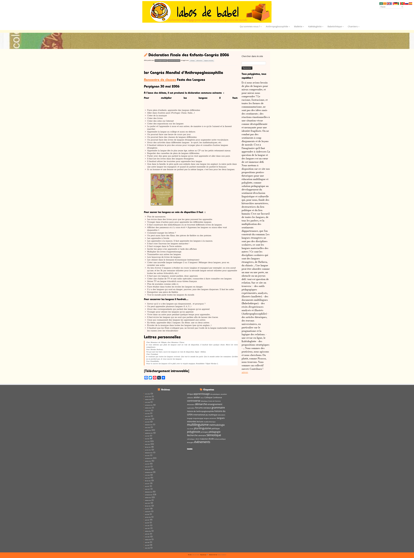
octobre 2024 (148, 408)
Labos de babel (195, 554)
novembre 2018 (148, 472)
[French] (392, 3)
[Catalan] (385, 3)
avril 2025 (147, 402)
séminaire (202, 435)
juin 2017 (147, 483)
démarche (201, 404)
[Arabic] (381, 3)
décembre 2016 (148, 492)
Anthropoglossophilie (277, 26)
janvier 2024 (148, 419)
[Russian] (407, 3)
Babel (202, 397)
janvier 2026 (148, 396)
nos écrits (190, 429)
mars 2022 (147, 427)
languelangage (198, 418)
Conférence (217, 397)
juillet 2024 (147, 410)
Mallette (298, 26)
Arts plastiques (215, 394)
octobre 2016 (148, 497)
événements (202, 442)
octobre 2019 (148, 461)
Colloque (192, 60)
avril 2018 (147, 475)
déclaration (199, 60)
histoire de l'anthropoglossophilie (200, 411)
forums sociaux (203, 407)
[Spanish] (410, 3)
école (211, 438)
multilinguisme (198, 424)
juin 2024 (147, 413)
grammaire (218, 407)
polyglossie (193, 431)
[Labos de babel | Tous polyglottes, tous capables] (207, 12)
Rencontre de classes (160, 79)
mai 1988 (147, 514)
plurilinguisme (202, 428)
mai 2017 (147, 486)
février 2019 (148, 469)
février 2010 (148, 506)
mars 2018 (147, 478)
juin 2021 (147, 436)
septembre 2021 (149, 433)
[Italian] (399, 3)
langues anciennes (210, 418)
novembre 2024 (149, 405)
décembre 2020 (149, 452)
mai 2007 (147, 508)
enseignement (215, 404)
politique (216, 428)
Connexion (189, 448)
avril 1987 (147, 525)
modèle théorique (210, 422)
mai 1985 (147, 545)
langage (190, 418)
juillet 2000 (148, 511)
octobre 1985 (148, 539)
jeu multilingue (211, 415)
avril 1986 (147, 536)
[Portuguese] (403, 3)
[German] (396, 3)
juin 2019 (147, 464)
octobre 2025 (148, 399)
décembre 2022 (148, 424)
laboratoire (221, 415)
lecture (200, 421)
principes (204, 432)
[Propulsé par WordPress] (207, 554)
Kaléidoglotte (315, 26)
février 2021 (148, 447)
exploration (191, 408)
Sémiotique (214, 435)
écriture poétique (220, 439)
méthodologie (217, 424)
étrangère (190, 442)
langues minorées (208, 60)
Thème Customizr (221, 554)
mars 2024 (147, 416)
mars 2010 (147, 503)
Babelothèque (335, 26)
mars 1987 (147, 528)
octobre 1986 (148, 531)
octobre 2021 (148, 430)
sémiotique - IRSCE (193, 439)
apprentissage (201, 393)
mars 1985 (147, 548)
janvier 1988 (148, 517)
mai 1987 (147, 522)
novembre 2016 (148, 494)
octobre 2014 (148, 500)
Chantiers (353, 26)
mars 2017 (147, 489)
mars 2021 (147, 444)
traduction (204, 439)
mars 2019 (147, 466)
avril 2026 (147, 393)
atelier (197, 397)
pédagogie (214, 431)
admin (245, 372)
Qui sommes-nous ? (250, 26)
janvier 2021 (148, 450)
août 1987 (147, 520)
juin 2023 (147, 422)
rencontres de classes (174, 60)
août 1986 (147, 534)
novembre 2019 (148, 458)
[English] (388, 3)
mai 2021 (147, 438)
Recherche (192, 435)
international (199, 414)
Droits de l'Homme (214, 401)
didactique (204, 401)
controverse (193, 400)
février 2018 (148, 480)
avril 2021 (147, 441)
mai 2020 (147, 455)
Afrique (190, 394)
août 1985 (147, 542)
